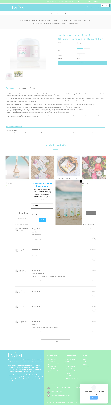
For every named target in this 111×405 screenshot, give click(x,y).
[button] (105, 5)
